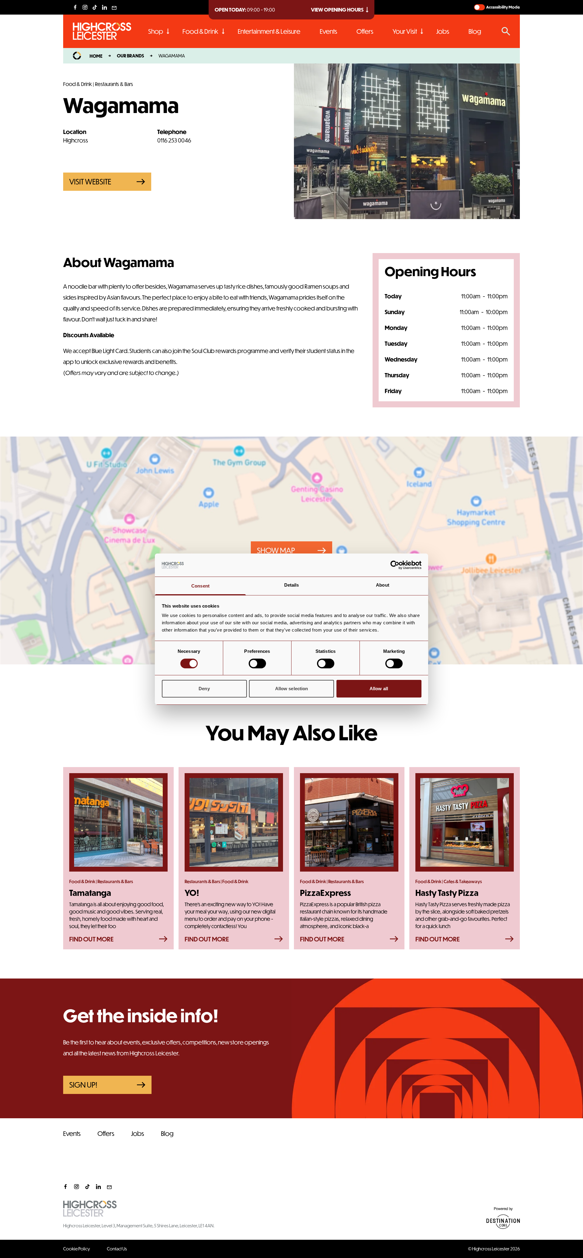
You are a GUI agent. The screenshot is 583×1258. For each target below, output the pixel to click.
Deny (204, 688)
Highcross (75, 140)
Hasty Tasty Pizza (447, 892)
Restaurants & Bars (114, 84)
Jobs (442, 31)
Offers (364, 31)
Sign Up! (83, 1085)
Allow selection (291, 688)
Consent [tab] (200, 585)
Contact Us (117, 1249)
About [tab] (382, 585)
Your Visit (405, 31)
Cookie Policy (76, 1249)
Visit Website (90, 182)
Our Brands (130, 56)
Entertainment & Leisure (269, 31)
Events (328, 31)
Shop (155, 31)
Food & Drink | (78, 84)
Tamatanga (90, 892)
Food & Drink (200, 31)
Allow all (379, 688)
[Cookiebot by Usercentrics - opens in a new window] (394, 565)
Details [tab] (291, 585)
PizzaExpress (325, 892)
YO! (192, 892)
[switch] (257, 663)
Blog (475, 31)
